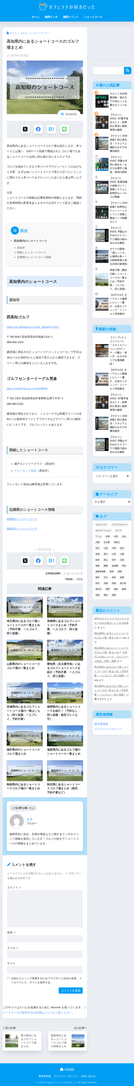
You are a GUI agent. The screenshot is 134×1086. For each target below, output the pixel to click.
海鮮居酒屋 (100, 571)
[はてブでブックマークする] (51, 129)
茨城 (114, 583)
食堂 (98, 595)
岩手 (114, 560)
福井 (114, 577)
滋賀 (120, 571)
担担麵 (115, 566)
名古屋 (107, 542)
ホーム (36, 17)
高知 (80, 579)
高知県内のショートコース (30, 240)
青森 (116, 589)
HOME (69, 1069)
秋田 (98, 583)
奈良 (122, 548)
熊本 (98, 577)
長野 (108, 589)
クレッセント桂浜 (25, 470)
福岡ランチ (51, 17)
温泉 (112, 571)
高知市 (21, 247)
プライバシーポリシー (108, 729)
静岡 (124, 589)
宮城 (98, 554)
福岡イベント (71, 17)
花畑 (106, 583)
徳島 (98, 566)
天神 (114, 548)
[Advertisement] (112, 43)
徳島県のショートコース (22, 528)
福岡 (122, 577)
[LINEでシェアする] (64, 129)
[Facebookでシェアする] (38, 129)
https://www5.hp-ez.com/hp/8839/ (27, 388)
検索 (127, 70)
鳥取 (114, 595)
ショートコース (93, 17)
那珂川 (98, 589)
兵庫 (98, 542)
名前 (11, 932)
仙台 (124, 536)
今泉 (116, 536)
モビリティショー (103, 530)
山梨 (122, 554)
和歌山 (117, 542)
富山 (106, 554)
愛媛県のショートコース (22, 519)
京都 (108, 536)
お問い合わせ (88, 1076)
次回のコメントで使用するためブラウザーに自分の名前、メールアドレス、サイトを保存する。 (46, 980)
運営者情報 (101, 724)
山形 (114, 554)
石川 (106, 577)
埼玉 (98, 548)
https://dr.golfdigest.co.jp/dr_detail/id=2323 (33, 327)
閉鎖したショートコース (31, 252)
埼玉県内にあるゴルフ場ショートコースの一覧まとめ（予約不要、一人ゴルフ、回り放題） (111, 671)
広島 (122, 560)
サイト (11, 963)
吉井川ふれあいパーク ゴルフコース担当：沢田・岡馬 (111, 656)
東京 (124, 566)
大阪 (106, 548)
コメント (14, 887)
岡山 (106, 560)
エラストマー (101, 524)
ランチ (118, 530)
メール (13, 948)
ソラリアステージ (119, 524)
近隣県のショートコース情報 (34, 257)
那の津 (123, 583)
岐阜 (98, 560)
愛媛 (106, 566)
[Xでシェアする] (25, 129)
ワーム (98, 536)
